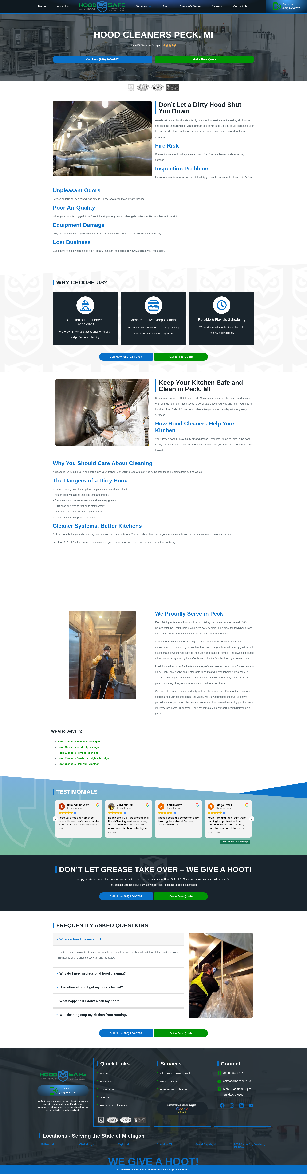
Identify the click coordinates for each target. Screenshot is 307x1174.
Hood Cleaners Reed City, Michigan (79, 747)
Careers (217, 6)
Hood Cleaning (169, 1081)
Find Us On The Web (113, 1105)
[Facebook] (222, 1105)
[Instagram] (232, 1105)
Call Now (287, 4)
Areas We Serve (190, 6)
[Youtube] (251, 1105)
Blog (165, 6)
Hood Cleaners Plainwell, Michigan (78, 764)
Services (141, 6)
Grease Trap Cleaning (174, 1089)
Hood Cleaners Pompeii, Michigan (78, 752)
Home (42, 6)
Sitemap (105, 1097)
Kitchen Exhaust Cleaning (176, 1073)
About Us (63, 6)
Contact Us (240, 6)
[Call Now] (277, 6)
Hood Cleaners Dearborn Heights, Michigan (84, 758)
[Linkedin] (241, 1105)
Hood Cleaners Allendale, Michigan (79, 741)
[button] (251, 818)
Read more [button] (65, 832)
